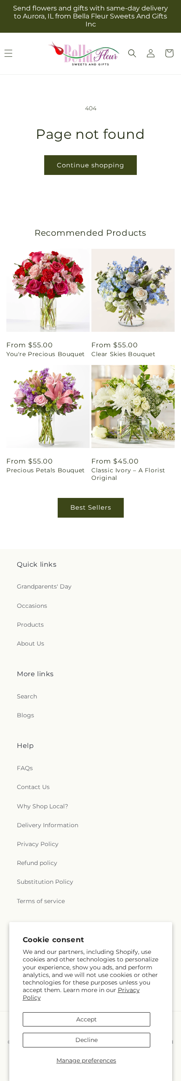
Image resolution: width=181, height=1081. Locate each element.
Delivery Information (47, 825)
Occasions (32, 606)
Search (27, 696)
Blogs (25, 715)
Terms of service (41, 901)
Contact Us (33, 787)
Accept (86, 1019)
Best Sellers (90, 507)
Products (30, 624)
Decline (86, 1040)
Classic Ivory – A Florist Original (128, 474)
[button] (132, 53)
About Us (30, 643)
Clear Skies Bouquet (123, 354)
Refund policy (37, 863)
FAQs (25, 768)
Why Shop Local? (42, 806)
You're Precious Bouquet (45, 354)
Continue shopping (90, 165)
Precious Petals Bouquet (45, 470)
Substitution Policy (45, 882)
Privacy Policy (38, 844)
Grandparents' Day (44, 586)
